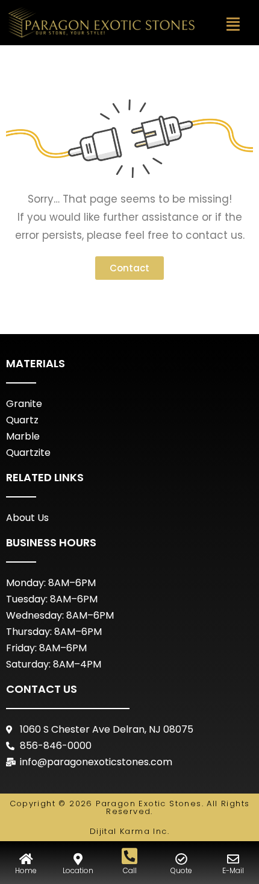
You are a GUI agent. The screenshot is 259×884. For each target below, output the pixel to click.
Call (130, 870)
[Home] (26, 859)
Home (26, 870)
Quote (181, 870)
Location (78, 870)
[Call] (129, 856)
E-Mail (233, 870)
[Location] (78, 859)
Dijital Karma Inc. (129, 831)
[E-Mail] (233, 859)
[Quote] (181, 859)
